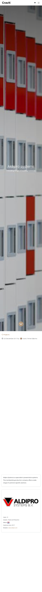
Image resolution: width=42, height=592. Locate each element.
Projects (6, 334)
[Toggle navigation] (39, 3)
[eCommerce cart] (35, 3)
